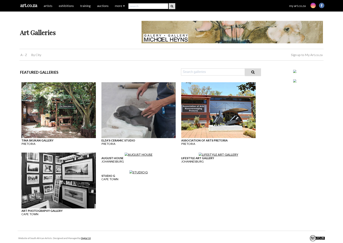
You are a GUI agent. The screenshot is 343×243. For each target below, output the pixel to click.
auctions (103, 6)
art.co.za (28, 5)
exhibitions (66, 6)
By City (36, 55)
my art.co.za (297, 6)
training (85, 6)
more (120, 6)
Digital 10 (86, 238)
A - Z (23, 55)
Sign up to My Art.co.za (307, 55)
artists (48, 6)
